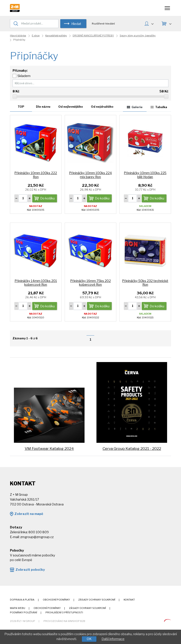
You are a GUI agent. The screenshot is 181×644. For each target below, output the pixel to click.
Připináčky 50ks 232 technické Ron (145, 283)
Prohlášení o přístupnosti (64, 612)
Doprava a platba (22, 599)
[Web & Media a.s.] (167, 621)
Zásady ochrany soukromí (96, 599)
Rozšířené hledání (103, 23)
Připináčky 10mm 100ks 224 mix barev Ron (90, 175)
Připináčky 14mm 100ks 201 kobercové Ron (36, 283)
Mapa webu (17, 608)
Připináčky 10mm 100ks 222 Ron (35, 175)
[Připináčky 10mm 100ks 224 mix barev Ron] (90, 143)
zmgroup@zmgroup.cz (37, 537)
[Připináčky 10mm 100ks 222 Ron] (35, 143)
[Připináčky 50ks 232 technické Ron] (145, 250)
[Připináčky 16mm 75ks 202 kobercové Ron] (90, 250)
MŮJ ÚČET (149, 24)
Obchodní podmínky (56, 599)
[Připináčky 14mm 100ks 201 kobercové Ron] (35, 250)
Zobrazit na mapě (28, 514)
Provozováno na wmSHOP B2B (64, 621)
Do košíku (47, 198)
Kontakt (129, 599)
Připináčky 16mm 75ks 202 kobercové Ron (90, 283)
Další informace (113, 639)
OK (89, 639)
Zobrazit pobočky (30, 570)
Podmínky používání (23, 612)
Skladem (23, 76)
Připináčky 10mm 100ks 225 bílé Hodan (145, 175)
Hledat (76, 24)
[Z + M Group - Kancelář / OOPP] (15, 11)
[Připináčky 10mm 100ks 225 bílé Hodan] (145, 143)
